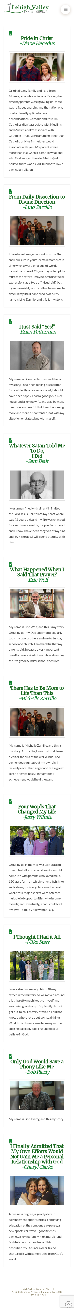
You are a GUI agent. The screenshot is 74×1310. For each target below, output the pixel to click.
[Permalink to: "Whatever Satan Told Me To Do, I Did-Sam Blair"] (37, 485)
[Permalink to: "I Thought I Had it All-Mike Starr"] (37, 965)
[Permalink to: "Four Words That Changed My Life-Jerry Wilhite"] (37, 840)
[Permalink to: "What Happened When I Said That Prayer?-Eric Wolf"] (37, 603)
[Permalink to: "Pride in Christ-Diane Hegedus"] (37, 67)
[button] (65, 9)
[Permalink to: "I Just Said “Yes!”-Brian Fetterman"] (37, 355)
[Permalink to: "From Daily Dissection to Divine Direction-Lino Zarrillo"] (37, 230)
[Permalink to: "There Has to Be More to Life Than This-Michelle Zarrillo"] (37, 722)
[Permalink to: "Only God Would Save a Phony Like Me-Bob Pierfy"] (37, 1095)
